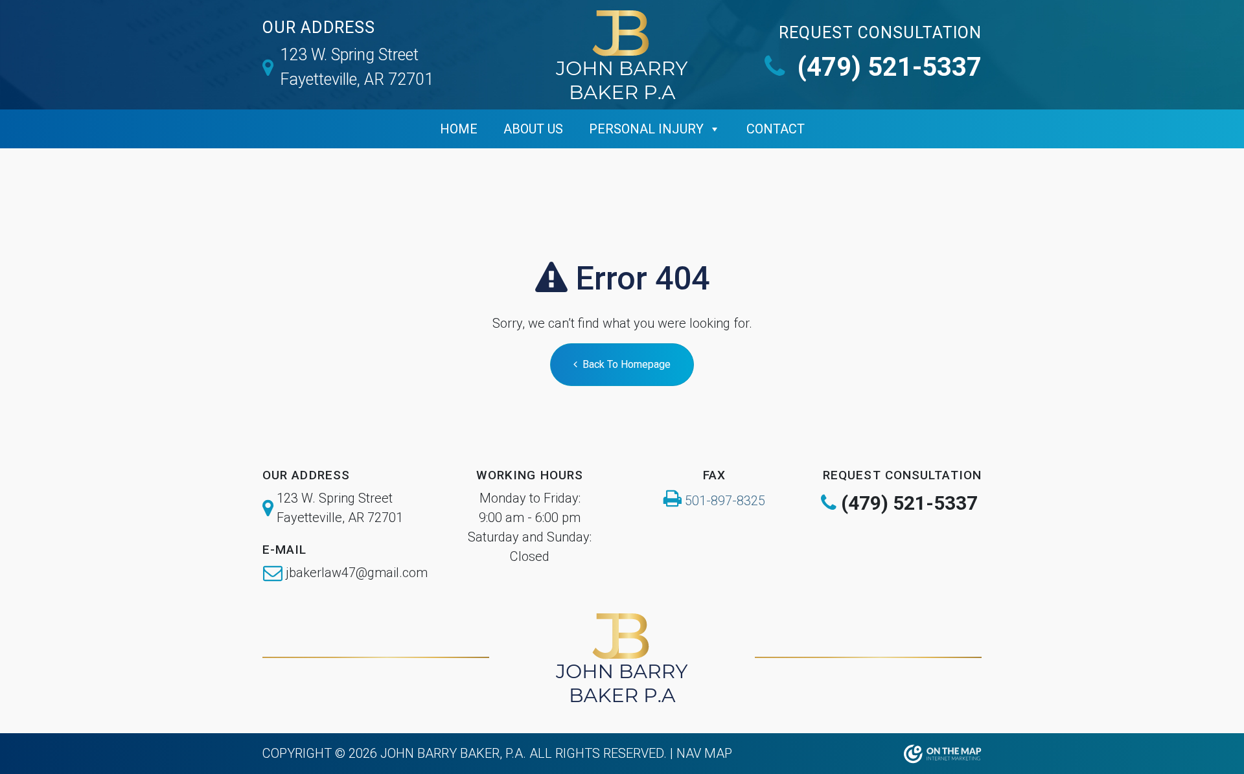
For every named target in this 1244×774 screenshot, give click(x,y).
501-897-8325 (725, 500)
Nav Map (704, 753)
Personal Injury (646, 129)
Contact (775, 129)
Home (459, 129)
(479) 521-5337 (886, 67)
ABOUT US (533, 129)
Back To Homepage (626, 364)
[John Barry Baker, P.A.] (622, 54)
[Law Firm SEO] (943, 754)
